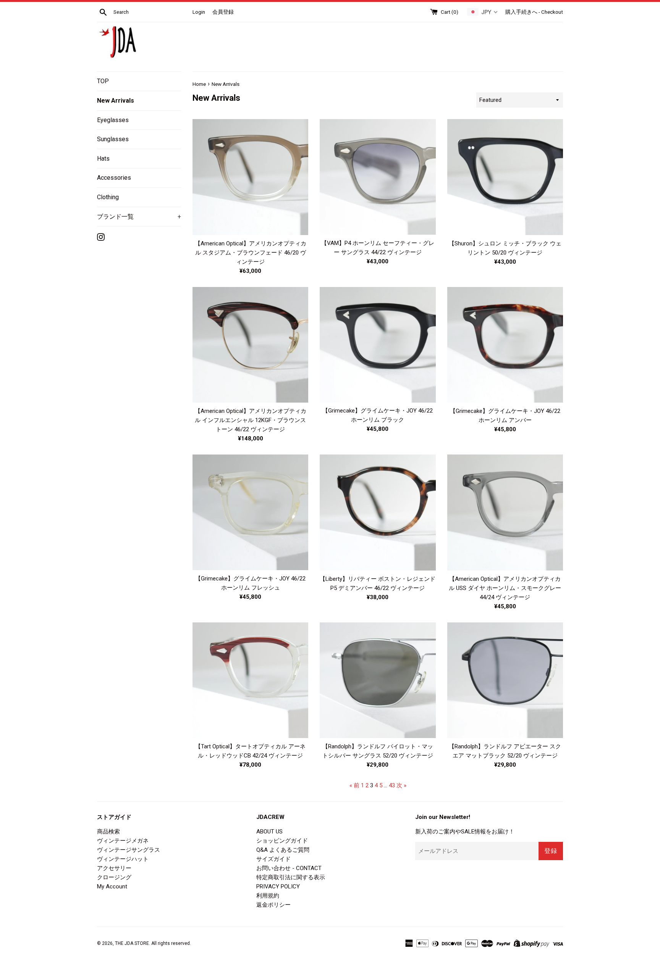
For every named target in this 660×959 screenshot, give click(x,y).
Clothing (108, 197)
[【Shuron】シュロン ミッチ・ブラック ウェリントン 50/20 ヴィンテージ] (505, 177)
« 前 (354, 785)
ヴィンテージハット (123, 859)
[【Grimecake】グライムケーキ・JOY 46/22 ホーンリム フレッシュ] (250, 512)
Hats (103, 158)
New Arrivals (115, 100)
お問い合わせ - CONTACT (289, 868)
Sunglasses (113, 139)
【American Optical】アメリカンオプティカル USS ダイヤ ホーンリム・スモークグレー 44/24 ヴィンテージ (505, 588)
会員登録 (223, 12)
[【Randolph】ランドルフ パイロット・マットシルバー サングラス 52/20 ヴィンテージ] (377, 680)
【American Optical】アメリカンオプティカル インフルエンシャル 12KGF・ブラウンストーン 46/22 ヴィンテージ (250, 420)
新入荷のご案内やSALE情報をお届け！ (464, 831)
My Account (112, 886)
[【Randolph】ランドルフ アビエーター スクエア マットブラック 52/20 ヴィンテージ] (505, 680)
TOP (103, 81)
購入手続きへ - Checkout (534, 12)
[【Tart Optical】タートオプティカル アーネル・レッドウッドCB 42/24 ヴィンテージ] (250, 680)
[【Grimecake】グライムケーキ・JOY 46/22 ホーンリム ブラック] (377, 344)
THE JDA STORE (132, 943)
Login (198, 12)
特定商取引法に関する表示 (290, 877)
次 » (401, 785)
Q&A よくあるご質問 (282, 849)
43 (392, 785)
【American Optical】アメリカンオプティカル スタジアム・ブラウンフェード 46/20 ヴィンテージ (250, 252)
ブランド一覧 (139, 216)
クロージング (114, 877)
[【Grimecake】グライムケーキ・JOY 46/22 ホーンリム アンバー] (505, 345)
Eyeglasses (113, 120)
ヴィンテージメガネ (123, 840)
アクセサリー (114, 868)
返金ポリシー (273, 904)
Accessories (114, 177)
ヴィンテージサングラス (128, 849)
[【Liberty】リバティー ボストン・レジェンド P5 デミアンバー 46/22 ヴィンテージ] (377, 513)
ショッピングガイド (282, 840)
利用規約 (267, 895)
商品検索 (108, 831)
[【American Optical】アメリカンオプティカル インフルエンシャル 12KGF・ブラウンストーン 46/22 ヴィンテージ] (250, 345)
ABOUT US (269, 831)
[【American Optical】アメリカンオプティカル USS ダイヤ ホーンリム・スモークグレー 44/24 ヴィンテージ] (505, 512)
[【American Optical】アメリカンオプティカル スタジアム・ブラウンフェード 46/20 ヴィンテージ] (250, 177)
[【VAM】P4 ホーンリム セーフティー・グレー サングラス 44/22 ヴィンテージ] (377, 177)
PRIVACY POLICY (278, 886)
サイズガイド (273, 859)
